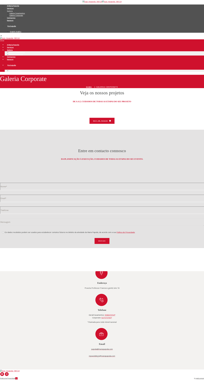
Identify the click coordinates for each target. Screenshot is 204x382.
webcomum (200, 378)
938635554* (110, 315)
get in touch (100, 121)
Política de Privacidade (126, 232)
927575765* (106, 317)
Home (89, 87)
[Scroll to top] (16, 378)
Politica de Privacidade (7, 378)
